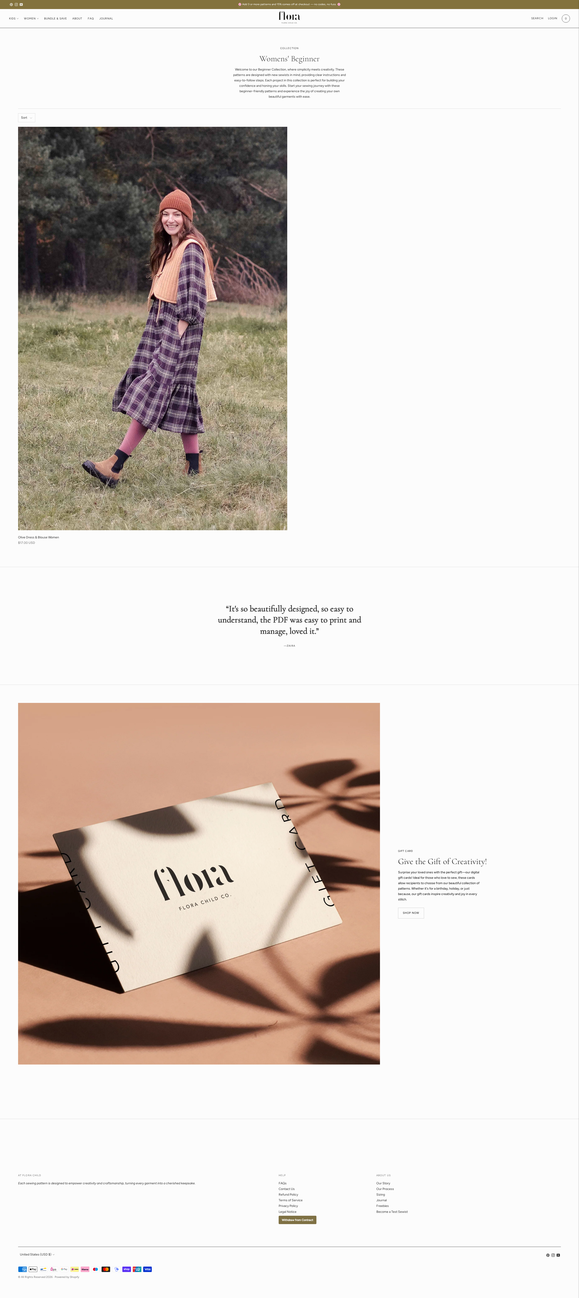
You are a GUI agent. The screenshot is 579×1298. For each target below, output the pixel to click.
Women (30, 18)
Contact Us (287, 1189)
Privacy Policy (288, 1206)
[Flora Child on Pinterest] (11, 4)
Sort (24, 118)
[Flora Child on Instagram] (16, 4)
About (77, 18)
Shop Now (411, 912)
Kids (12, 18)
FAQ (91, 18)
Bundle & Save (55, 18)
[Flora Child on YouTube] (21, 4)
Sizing (380, 1195)
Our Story (383, 1183)
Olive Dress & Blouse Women (38, 537)
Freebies (382, 1206)
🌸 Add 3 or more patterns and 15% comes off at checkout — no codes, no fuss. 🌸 (289, 4)
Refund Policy (288, 1195)
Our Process (385, 1189)
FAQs (283, 1183)
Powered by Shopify (67, 1277)
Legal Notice (288, 1212)
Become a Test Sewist (392, 1212)
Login (552, 18)
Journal (106, 18)
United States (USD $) (35, 1254)
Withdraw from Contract (297, 1220)
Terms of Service (291, 1200)
